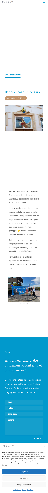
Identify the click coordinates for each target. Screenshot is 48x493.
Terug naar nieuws (13, 75)
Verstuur (37, 438)
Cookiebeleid (17, 490)
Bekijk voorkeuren (24, 484)
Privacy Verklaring (28, 490)
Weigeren (24, 478)
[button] (44, 447)
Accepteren (24, 472)
